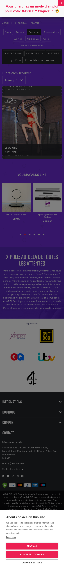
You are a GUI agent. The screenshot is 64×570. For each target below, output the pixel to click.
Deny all (32, 546)
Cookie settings (32, 563)
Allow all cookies (32, 554)
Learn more (11, 537)
